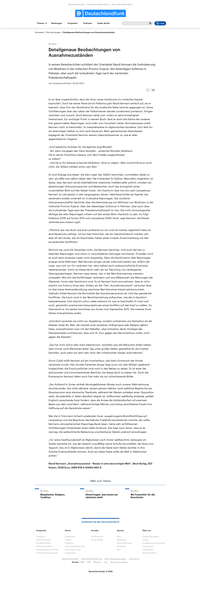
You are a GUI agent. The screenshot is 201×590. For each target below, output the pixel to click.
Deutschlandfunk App (75, 546)
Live (162, 23)
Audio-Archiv (103, 23)
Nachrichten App (73, 549)
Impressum (134, 559)
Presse (145, 540)
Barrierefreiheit (149, 553)
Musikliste (121, 546)
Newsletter (122, 540)
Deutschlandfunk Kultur (98, 4)
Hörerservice (97, 536)
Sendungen (56, 23)
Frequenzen (70, 553)
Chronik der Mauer (119, 562)
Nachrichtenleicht (44, 546)
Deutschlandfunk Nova (122, 4)
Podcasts (87, 23)
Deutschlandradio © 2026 (101, 571)
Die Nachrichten (43, 543)
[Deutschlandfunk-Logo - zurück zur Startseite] (100, 13)
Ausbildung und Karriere (153, 543)
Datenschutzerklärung (91, 559)
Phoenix (97, 562)
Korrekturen (147, 549)
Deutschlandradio (76, 4)
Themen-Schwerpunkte (47, 553)
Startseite (39, 32)
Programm (73, 23)
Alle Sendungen (53, 32)
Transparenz (148, 546)
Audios (68, 540)
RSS (119, 549)
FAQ (119, 536)
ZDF (89, 562)
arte (105, 562)
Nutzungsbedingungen (115, 559)
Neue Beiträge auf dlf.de (47, 549)
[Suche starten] (150, 23)
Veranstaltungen (124, 543)
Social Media (97, 540)
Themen (40, 23)
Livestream (70, 536)
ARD (82, 562)
